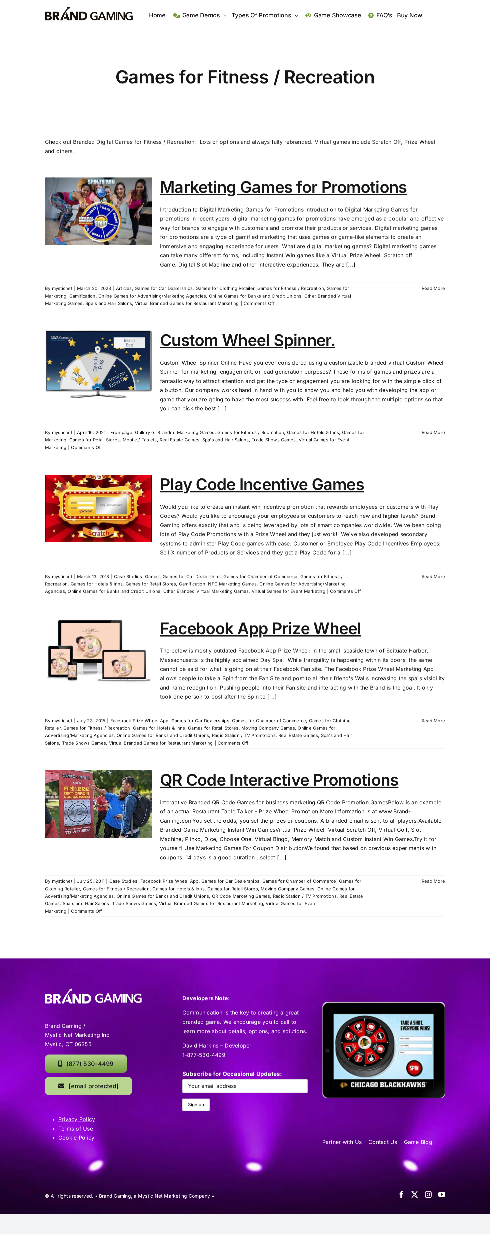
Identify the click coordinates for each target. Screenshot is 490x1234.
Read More (433, 288)
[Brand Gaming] (89, 9)
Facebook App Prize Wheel (260, 628)
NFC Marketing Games (232, 583)
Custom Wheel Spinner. (247, 340)
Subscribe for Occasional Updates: (232, 1074)
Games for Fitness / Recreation (290, 288)
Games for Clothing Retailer (225, 288)
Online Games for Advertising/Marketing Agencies (152, 296)
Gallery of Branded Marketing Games (174, 432)
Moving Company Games (268, 728)
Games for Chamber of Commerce (260, 576)
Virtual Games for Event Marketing (288, 591)
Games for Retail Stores (94, 439)
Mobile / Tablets (140, 439)
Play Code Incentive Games (262, 484)
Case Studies (128, 576)
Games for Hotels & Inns (313, 432)
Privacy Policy (76, 1119)
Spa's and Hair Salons (108, 303)
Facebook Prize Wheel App (139, 720)
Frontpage (121, 432)
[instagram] (428, 1194)
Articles (124, 288)
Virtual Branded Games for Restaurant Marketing (187, 303)
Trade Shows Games (274, 439)
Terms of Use (75, 1128)
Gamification (82, 296)
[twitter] (414, 1194)
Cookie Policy (76, 1137)
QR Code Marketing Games (241, 896)
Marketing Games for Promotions (283, 187)
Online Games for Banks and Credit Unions (255, 296)
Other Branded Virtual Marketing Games (206, 591)
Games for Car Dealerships (164, 288)
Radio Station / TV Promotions (244, 735)
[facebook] (401, 1194)
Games (152, 576)
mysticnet (62, 288)
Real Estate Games (179, 439)
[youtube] (441, 1194)
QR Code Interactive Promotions (279, 780)
